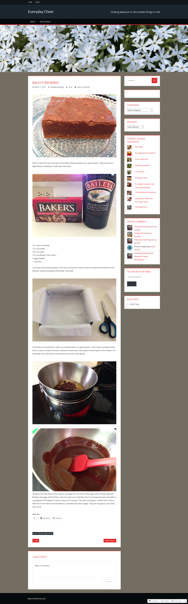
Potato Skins (109, 540)
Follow (132, 284)
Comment (108, 581)
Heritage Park (141, 207)
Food (70, 87)
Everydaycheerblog (57, 87)
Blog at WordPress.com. (37, 598)
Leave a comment (83, 87)
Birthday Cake (141, 178)
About (38, 2)
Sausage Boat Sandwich (145, 153)
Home (30, 2)
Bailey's (35, 533)
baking (42, 533)
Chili (35, 540)
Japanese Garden (142, 165)
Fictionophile (139, 233)
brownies (49, 533)
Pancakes (139, 147)
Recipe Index (45, 21)
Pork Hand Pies (141, 159)
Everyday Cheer (41, 11)
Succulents (139, 171)
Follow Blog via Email (139, 271)
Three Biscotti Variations (145, 192)
